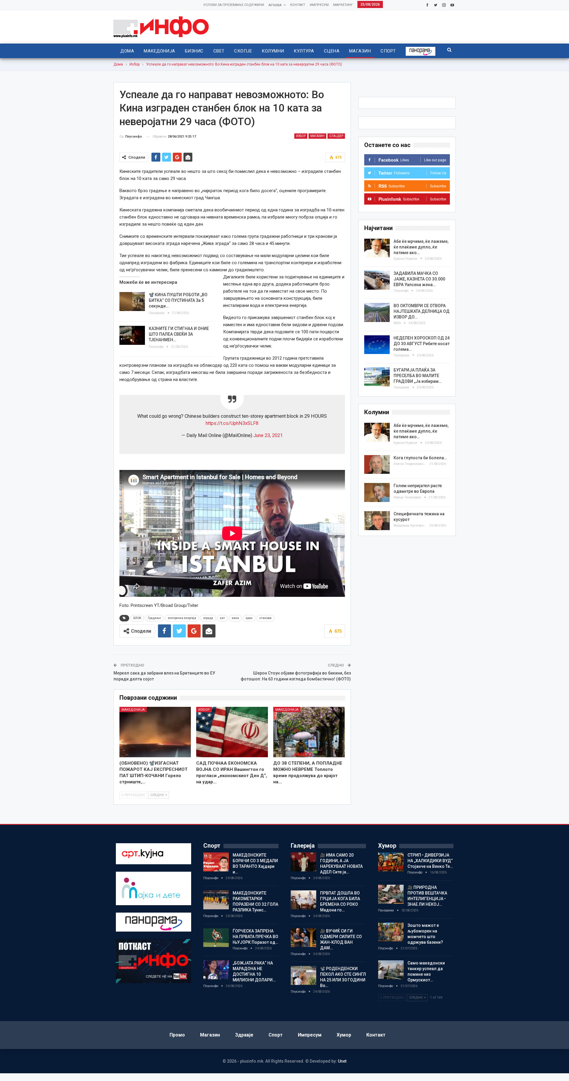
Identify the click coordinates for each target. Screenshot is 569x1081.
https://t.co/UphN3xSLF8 (232, 423)
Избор (301, 136)
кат (222, 618)
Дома (127, 51)
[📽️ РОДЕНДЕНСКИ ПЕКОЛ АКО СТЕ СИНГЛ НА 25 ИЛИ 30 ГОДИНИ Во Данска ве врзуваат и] (303, 975)
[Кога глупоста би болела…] (377, 464)
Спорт (388, 51)
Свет (219, 51)
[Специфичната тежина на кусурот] (377, 520)
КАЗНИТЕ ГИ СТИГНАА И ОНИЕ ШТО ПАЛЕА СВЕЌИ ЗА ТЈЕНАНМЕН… (179, 334)
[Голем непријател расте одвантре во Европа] (377, 492)
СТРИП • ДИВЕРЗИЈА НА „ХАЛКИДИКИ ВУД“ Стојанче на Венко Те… (430, 861)
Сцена (331, 51)
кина (235, 618)
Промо (177, 1035)
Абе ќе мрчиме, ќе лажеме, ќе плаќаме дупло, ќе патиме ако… (421, 247)
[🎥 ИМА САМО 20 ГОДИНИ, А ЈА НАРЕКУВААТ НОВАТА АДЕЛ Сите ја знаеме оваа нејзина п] (303, 861)
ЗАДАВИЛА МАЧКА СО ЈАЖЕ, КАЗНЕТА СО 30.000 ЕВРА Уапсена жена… (419, 279)
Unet (342, 1061)
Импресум (319, 5)
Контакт (297, 5)
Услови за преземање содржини (233, 5)
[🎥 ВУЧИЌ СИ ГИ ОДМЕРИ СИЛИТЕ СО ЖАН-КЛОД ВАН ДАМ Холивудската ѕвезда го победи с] (303, 937)
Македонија (159, 51)
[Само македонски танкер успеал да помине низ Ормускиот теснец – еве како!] (391, 969)
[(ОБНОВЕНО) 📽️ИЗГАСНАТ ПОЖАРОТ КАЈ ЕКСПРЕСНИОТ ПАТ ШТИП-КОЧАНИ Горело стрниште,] (155, 732)
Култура (304, 51)
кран (249, 618)
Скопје (243, 51)
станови (265, 618)
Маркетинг (343, 5)
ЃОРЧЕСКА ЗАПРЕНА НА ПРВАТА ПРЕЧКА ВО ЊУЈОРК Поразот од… (255, 937)
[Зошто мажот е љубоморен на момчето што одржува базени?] (391, 932)
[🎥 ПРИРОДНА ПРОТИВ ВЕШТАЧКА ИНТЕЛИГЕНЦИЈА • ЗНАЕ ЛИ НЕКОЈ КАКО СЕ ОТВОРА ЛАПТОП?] (391, 894)
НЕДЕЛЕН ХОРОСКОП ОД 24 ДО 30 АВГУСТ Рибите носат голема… (422, 344)
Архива (275, 5)
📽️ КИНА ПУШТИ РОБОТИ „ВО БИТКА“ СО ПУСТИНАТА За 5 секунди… (178, 300)
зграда (208, 618)
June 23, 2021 (268, 435)
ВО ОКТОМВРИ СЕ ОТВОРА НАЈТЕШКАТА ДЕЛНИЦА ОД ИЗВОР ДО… (422, 311)
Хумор (344, 1035)
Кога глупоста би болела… (420, 457)
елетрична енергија (182, 618)
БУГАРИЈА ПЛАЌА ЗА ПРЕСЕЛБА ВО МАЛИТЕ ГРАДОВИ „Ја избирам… (418, 376)
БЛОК (137, 618)
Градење (154, 618)
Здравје (244, 1035)
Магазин (360, 51)
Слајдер (336, 136)
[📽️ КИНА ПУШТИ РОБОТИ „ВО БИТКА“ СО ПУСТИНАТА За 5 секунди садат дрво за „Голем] (132, 301)
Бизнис (194, 51)
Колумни (273, 51)
